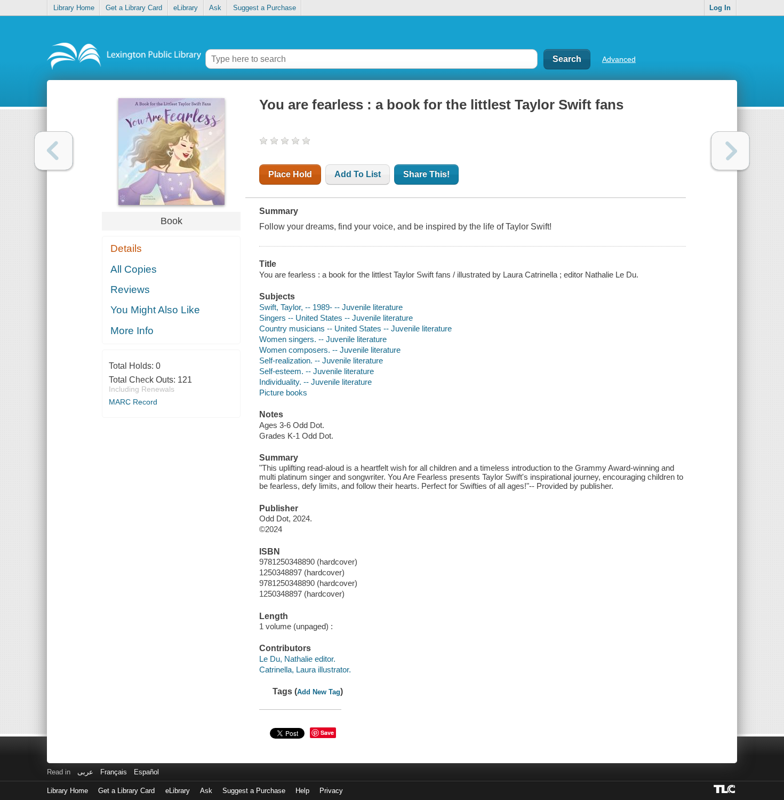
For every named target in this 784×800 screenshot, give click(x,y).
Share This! (426, 174)
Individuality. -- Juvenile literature (315, 381)
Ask (215, 8)
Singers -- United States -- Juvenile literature (336, 317)
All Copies (133, 269)
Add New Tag (318, 692)
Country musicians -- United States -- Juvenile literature (355, 328)
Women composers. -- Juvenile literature (330, 349)
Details (126, 248)
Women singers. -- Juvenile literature (323, 339)
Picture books (283, 392)
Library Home (73, 8)
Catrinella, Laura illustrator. (305, 669)
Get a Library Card (134, 8)
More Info (132, 330)
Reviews (130, 289)
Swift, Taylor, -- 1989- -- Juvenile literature (331, 307)
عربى (85, 772)
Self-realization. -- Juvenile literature (321, 360)
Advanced (619, 59)
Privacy (331, 791)
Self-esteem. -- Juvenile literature (316, 371)
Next (730, 150)
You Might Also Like (155, 309)
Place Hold (290, 174)
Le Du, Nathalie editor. (297, 658)
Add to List (357, 174)
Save (327, 732)
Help (302, 791)
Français (113, 772)
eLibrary (185, 8)
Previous (53, 150)
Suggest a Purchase (264, 8)
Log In (720, 8)
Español (146, 772)
